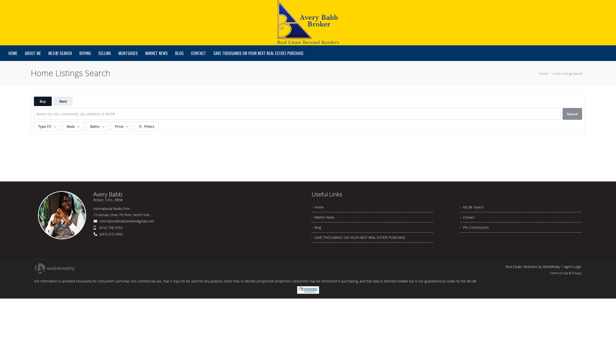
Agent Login (573, 266)
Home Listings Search (568, 73)
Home (543, 73)
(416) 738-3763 (111, 227)
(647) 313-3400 (111, 234)
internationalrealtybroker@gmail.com (126, 221)
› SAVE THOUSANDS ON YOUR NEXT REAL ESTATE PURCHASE (358, 237)
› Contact (467, 217)
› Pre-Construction (474, 227)
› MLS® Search (472, 207)
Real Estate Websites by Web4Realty (533, 266)
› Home (318, 207)
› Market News (323, 217)
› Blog (316, 227)
